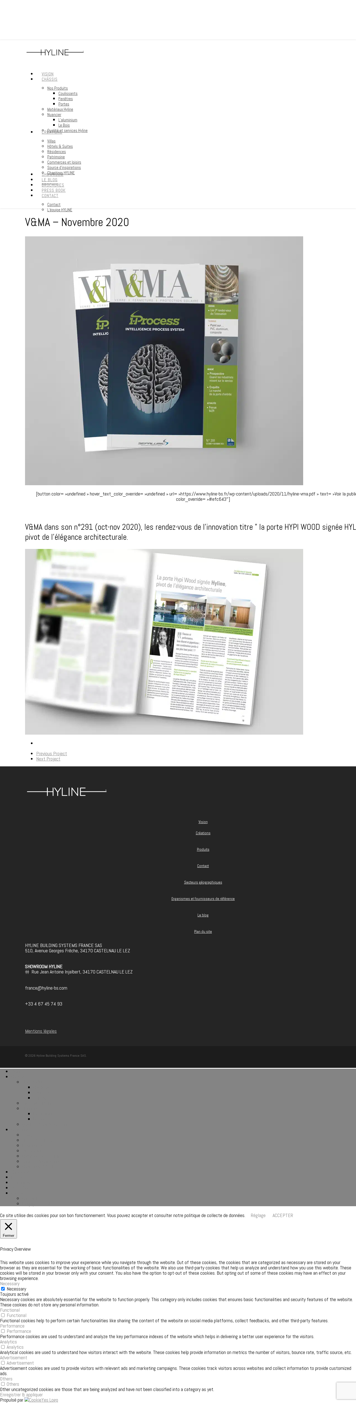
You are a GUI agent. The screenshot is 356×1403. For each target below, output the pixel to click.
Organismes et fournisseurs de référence (203, 898)
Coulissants (44, 1087)
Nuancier (30, 1108)
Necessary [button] (9, 1283)
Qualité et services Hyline (45, 1124)
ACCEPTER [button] (283, 1215)
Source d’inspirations (41, 1161)
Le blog (203, 915)
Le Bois (40, 1119)
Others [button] (6, 1378)
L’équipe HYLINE (37, 1203)
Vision (203, 822)
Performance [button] (12, 1326)
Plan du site (203, 931)
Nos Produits (34, 1082)
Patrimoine (32, 1150)
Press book (21, 1187)
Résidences (32, 1145)
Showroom (21, 1172)
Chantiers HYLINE (38, 1166)
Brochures (20, 1182)
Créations (203, 833)
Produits (203, 849)
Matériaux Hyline (37, 1103)
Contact (203, 866)
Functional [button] (10, 1310)
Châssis (18, 1076)
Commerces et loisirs (42, 1156)
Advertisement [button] (13, 1357)
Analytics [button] (8, 1341)
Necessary (16, 1289)
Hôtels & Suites (37, 1140)
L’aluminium (44, 1113)
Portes (39, 1098)
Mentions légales (41, 1031)
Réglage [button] (258, 1215)
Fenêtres (41, 1092)
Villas (27, 1135)
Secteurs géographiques (203, 882)
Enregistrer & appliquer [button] (21, 1394)
